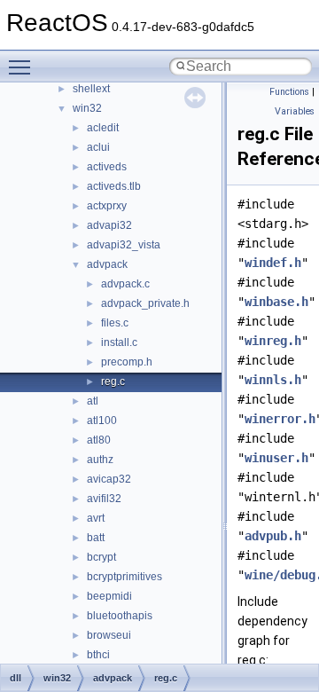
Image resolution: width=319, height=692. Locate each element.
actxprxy (107, 206)
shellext (91, 89)
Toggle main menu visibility (23, 67)
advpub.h (273, 536)
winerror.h (280, 419)
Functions (289, 92)
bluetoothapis (119, 615)
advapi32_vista (123, 245)
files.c (114, 323)
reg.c (113, 381)
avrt (96, 518)
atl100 (102, 420)
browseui (109, 635)
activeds (107, 167)
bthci (98, 655)
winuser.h (276, 458)
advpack (107, 264)
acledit (103, 128)
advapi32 (109, 225)
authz (100, 459)
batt (96, 537)
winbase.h (276, 302)
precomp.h (126, 362)
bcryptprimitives (124, 576)
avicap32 (109, 479)
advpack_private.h (145, 303)
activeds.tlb (114, 186)
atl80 (99, 440)
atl (92, 401)
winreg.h (273, 341)
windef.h (273, 263)
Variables (295, 111)
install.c (119, 342)
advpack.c (125, 284)
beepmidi (109, 596)
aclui (98, 147)
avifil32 (104, 498)
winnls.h (273, 380)
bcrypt (101, 557)
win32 (87, 108)
